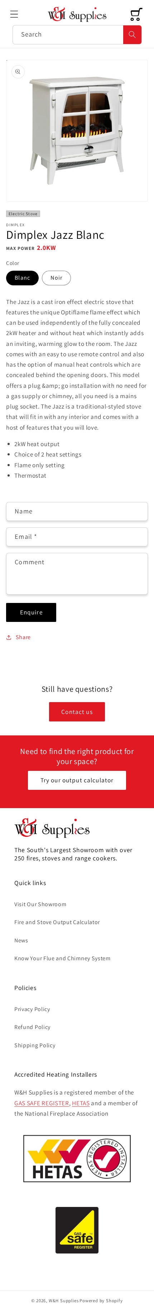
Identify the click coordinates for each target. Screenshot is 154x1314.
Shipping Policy (34, 1045)
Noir (56, 277)
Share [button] (23, 637)
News (21, 940)
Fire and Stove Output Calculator (57, 922)
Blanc (22, 277)
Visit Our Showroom (40, 904)
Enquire (31, 612)
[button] (14, 14)
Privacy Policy (32, 1009)
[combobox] (77, 34)
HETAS (81, 1103)
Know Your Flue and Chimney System (62, 958)
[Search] (132, 34)
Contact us (77, 711)
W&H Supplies (64, 1301)
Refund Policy (32, 1027)
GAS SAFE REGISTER (41, 1103)
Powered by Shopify (101, 1301)
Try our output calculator (77, 780)
